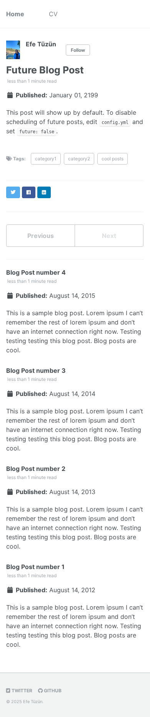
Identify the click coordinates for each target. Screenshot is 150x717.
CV (53, 14)
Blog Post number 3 (36, 370)
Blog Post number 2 (35, 468)
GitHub (52, 690)
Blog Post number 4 (36, 272)
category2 (79, 158)
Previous (40, 236)
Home (15, 14)
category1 (46, 158)
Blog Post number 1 (35, 567)
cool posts (112, 158)
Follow (78, 50)
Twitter (21, 690)
